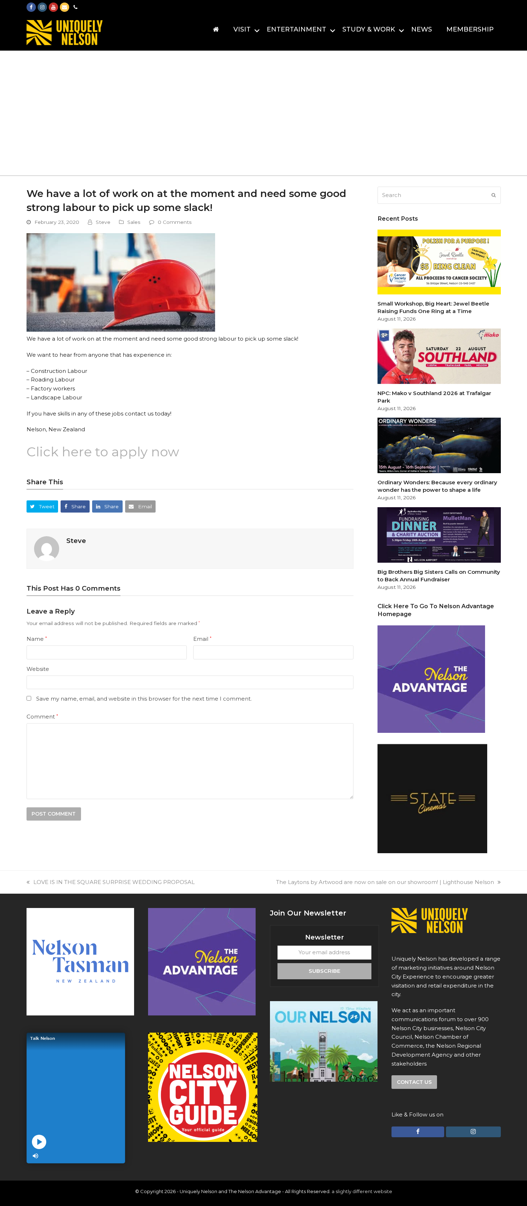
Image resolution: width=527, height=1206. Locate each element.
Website (38, 669)
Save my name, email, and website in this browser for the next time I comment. (144, 698)
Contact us (414, 1082)
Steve (103, 222)
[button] (42, 506)
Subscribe (324, 970)
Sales (134, 222)
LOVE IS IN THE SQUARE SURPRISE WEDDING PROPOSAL (114, 882)
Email (202, 638)
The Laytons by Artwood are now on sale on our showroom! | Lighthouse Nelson (385, 882)
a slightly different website (362, 1191)
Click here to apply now (103, 452)
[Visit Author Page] (46, 548)
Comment (42, 716)
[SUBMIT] (494, 195)
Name (37, 638)
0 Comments (175, 222)
